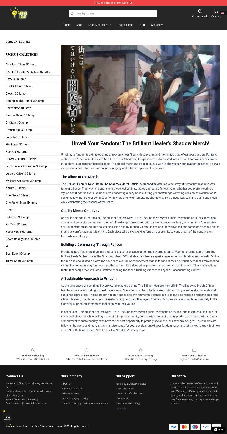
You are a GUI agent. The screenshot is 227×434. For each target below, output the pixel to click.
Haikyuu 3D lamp (16, 151)
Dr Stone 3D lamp (17, 122)
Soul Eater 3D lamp (18, 253)
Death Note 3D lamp (18, 108)
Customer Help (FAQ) (128, 403)
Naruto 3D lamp (16, 188)
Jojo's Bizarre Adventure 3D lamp (26, 166)
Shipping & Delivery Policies (131, 383)
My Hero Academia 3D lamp (23, 181)
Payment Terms (125, 388)
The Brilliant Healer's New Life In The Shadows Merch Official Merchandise (109, 184)
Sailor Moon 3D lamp (19, 231)
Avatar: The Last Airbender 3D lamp (28, 71)
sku (8, 246)
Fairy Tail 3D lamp (17, 137)
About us (67, 383)
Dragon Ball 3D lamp (19, 130)
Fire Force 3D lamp (17, 144)
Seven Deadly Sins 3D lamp (23, 239)
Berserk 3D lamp (16, 79)
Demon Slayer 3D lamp (20, 115)
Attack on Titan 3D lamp (21, 64)
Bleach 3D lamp (16, 93)
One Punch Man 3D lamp (21, 202)
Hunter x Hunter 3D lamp (21, 159)
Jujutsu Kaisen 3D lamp (21, 173)
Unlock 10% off (7, 418)
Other (9, 210)
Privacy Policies (70, 393)
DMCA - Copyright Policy (75, 398)
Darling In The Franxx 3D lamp (25, 101)
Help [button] (220, 429)
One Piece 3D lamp (17, 195)
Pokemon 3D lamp (17, 217)
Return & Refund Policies (130, 393)
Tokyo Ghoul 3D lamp (19, 260)
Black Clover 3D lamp (19, 86)
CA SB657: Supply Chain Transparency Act (85, 403)
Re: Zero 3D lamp (16, 224)
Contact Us (123, 398)
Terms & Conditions (72, 388)
